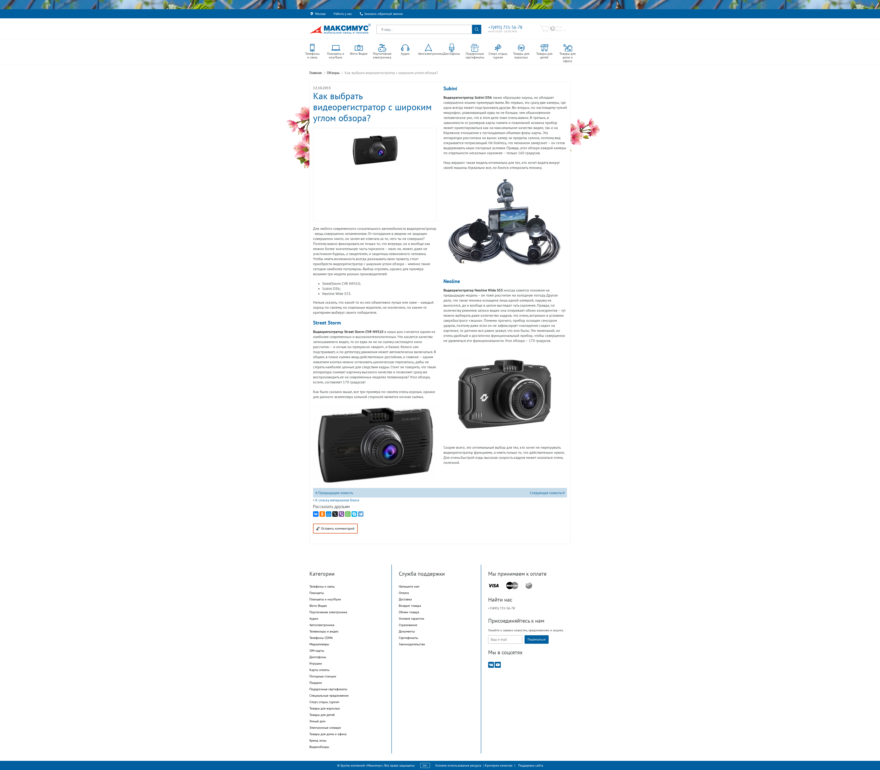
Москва (320, 14)
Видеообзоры (319, 747)
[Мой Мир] (328, 514)
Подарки (315, 683)
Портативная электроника (328, 612)
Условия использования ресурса (458, 765)
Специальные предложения (329, 695)
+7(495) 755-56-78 (505, 27)
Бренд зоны (317, 740)
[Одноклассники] (322, 514)
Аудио (313, 618)
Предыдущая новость (335, 492)
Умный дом (317, 721)
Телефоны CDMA (321, 638)
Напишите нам (409, 586)
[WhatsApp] (348, 514)
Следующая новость (546, 492)
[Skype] (354, 514)
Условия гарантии (411, 618)
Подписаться (537, 639)
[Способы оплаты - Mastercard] (512, 585)
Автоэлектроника (321, 625)
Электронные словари (325, 728)
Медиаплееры (319, 644)
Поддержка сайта (530, 765)
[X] (335, 514)
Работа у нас (343, 14)
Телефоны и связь (322, 586)
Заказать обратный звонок (383, 14)
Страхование (408, 625)
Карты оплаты (319, 670)
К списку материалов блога (337, 500)
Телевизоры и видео (323, 631)
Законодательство (412, 644)
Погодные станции (322, 676)
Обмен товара (409, 612)
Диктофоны (317, 657)
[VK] (491, 664)
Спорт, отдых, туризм (324, 702)
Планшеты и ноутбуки (325, 599)
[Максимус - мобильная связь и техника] (340, 29)
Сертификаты (408, 638)
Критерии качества (498, 765)
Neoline (451, 281)
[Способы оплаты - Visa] (493, 585)
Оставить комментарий (338, 528)
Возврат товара (410, 606)
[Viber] (341, 514)
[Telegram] (360, 514)
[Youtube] (498, 664)
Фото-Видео (318, 606)
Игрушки (315, 663)
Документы (407, 631)
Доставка (405, 599)
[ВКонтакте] (316, 514)
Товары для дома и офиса (327, 734)
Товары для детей (322, 715)
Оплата (404, 593)
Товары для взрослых (324, 708)
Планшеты (316, 593)
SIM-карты (316, 651)
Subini (450, 88)
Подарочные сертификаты (328, 689)
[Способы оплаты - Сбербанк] (528, 585)
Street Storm (327, 322)
